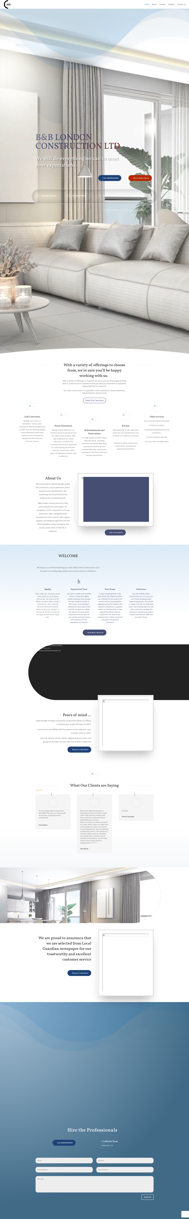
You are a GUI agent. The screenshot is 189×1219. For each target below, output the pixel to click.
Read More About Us (96, 632)
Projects (171, 4)
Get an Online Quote (141, 178)
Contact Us (181, 4)
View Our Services (94, 400)
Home (147, 4)
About (154, 4)
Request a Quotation (80, 749)
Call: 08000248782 (110, 178)
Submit (147, 1197)
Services (162, 4)
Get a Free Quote (116, 532)
